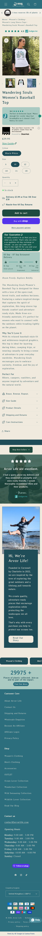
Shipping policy (22, 926)
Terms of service (30, 922)
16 (18, 172)
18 (26, 171)
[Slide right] (39, 83)
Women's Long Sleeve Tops (14, 22)
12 (25, 164)
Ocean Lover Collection (16, 781)
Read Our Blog (11, 806)
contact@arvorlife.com (16, 822)
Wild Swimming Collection (17, 793)
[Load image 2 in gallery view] (21, 83)
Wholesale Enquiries (14, 719)
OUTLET (8, 774)
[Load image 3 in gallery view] (31, 83)
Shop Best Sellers (19, 450)
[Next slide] (40, 13)
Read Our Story (18, 639)
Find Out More (21, 684)
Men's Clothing (12, 762)
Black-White (11, 153)
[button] (6, 4)
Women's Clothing (17, 19)
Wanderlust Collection (15, 787)
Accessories (10, 768)
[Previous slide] (2, 13)
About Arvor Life (13, 701)
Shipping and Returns (15, 713)
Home (4, 19)
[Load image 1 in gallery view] (10, 83)
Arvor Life (17, 918)
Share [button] (7, 431)
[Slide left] (2, 83)
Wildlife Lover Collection (17, 799)
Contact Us (9, 707)
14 (6, 171)
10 (15, 164)
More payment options (21, 228)
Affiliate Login (11, 732)
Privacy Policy (11, 738)
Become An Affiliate (14, 726)
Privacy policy (14, 922)
